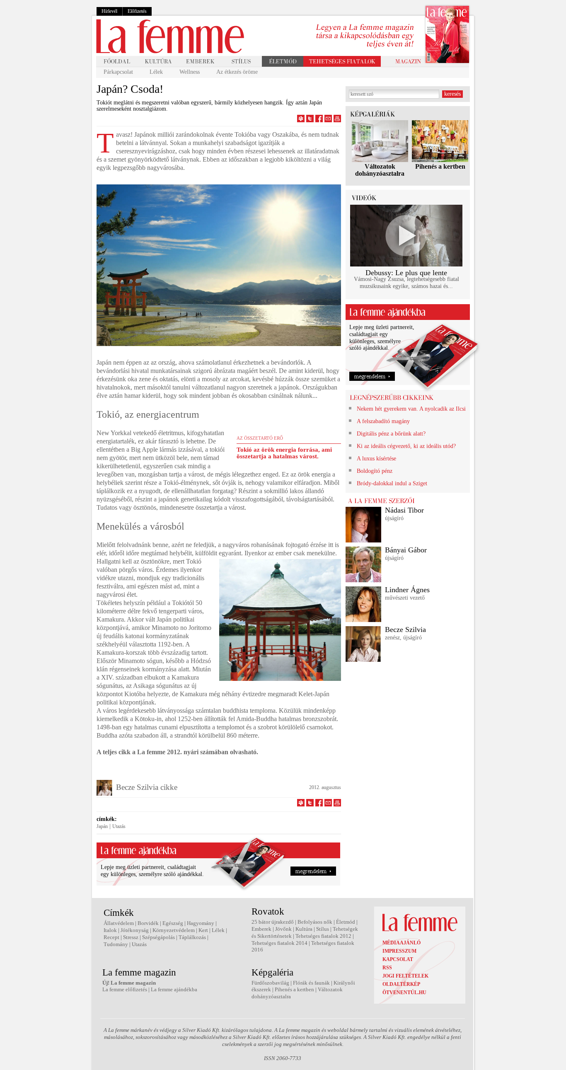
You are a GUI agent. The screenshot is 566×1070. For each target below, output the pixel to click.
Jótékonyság (135, 930)
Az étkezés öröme (237, 72)
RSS (387, 968)
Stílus (322, 929)
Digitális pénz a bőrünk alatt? (391, 434)
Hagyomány (200, 923)
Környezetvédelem (173, 930)
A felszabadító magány (383, 421)
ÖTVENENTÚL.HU (404, 992)
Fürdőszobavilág (270, 983)
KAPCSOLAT (397, 959)
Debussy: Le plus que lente (406, 273)
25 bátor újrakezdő (273, 922)
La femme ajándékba (174, 989)
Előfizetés (137, 11)
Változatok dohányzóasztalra (379, 170)
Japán (102, 826)
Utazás (119, 826)
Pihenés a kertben (440, 166)
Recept (111, 937)
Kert (203, 930)
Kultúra (303, 929)
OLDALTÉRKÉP (401, 984)
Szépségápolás (158, 937)
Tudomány (116, 944)
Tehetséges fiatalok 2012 (323, 936)
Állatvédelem (119, 923)
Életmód (345, 922)
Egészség (172, 923)
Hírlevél (109, 11)
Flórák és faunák (311, 983)
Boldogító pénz (374, 471)
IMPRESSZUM (399, 951)
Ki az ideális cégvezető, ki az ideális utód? (406, 446)
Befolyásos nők (315, 922)
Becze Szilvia (405, 629)
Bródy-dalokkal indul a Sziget (392, 483)
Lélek (156, 72)
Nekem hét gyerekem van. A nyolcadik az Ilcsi (411, 409)
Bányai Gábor (406, 550)
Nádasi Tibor (404, 510)
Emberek (261, 929)
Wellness (189, 72)
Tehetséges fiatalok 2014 (279, 943)
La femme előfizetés (124, 989)
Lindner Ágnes (407, 590)
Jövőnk (283, 929)
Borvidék (148, 923)
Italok (110, 930)
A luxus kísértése (376, 458)
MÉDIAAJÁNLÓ (401, 943)
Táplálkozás (192, 937)
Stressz (130, 937)
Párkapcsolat (118, 72)
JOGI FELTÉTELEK (405, 976)
